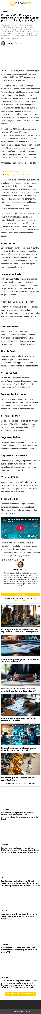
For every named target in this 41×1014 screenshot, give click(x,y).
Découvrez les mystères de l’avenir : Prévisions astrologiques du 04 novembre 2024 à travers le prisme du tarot (19, 816)
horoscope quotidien (13, 560)
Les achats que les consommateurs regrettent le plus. (17, 779)
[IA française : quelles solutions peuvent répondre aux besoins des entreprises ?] (20, 616)
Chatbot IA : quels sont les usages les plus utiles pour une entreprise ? (18, 749)
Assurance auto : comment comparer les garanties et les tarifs (20, 660)
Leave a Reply (20, 594)
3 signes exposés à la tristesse (18, 174)
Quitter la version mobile (20, 1011)
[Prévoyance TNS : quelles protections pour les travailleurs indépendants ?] (20, 675)
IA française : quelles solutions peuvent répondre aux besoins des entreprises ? (19, 631)
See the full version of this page (20, 993)
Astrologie (5, 809)
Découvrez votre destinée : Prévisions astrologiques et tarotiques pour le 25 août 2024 (19, 950)
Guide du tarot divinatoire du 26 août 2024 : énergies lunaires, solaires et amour (19, 916)
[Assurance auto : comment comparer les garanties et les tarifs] (20, 646)
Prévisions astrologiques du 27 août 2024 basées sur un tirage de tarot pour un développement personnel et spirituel (20, 883)
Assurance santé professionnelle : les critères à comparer (18, 719)
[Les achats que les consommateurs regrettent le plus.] (20, 764)
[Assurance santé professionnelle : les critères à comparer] (20, 705)
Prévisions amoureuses (15, 171)
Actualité (20, 601)
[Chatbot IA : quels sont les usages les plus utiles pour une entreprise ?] (20, 735)
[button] (2, 3)
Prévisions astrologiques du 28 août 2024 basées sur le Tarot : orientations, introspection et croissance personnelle (20, 850)
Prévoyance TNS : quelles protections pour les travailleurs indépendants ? (18, 690)
